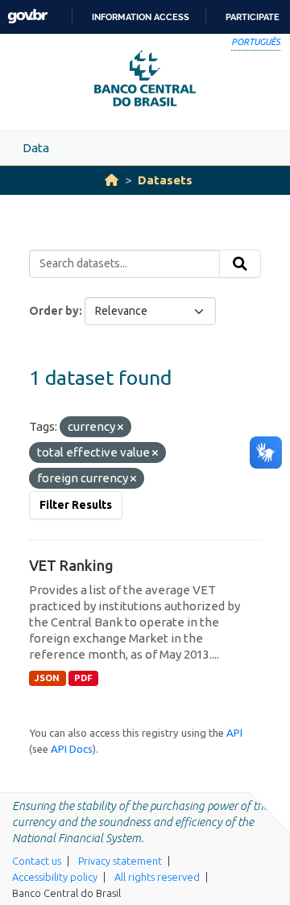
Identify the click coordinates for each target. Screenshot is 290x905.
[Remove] (120, 427)
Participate (253, 17)
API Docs (72, 748)
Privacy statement (120, 860)
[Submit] (240, 264)
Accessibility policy (54, 876)
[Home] (111, 180)
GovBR (27, 16)
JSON (47, 678)
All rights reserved (157, 876)
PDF (83, 678)
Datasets (165, 180)
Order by (54, 310)
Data (36, 148)
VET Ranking (71, 565)
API (234, 732)
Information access (140, 17)
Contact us (36, 860)
